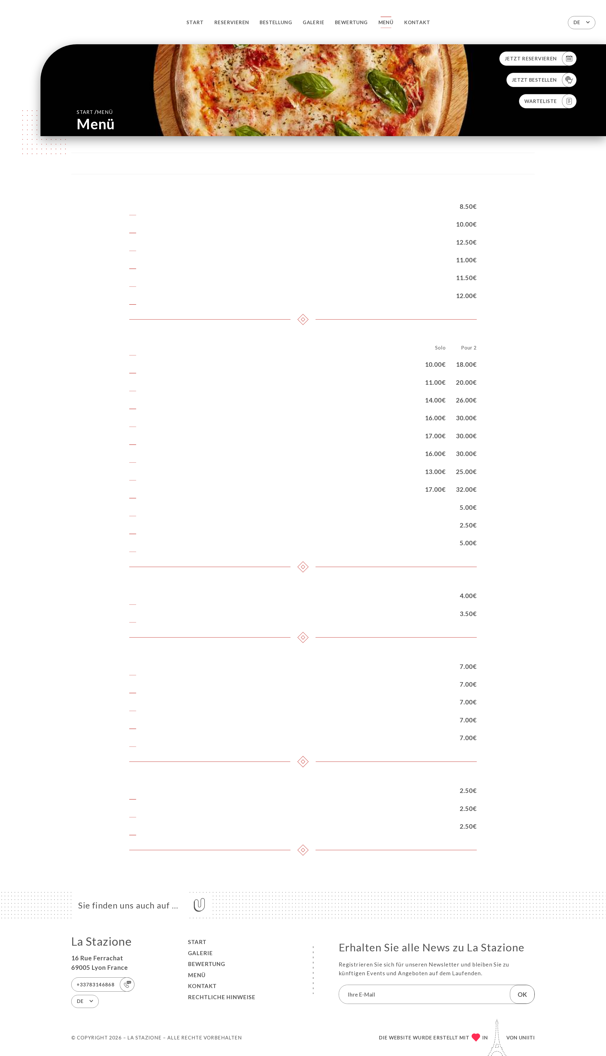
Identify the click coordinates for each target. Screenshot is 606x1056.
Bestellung (276, 22)
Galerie (313, 22)
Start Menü (95, 111)
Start (195, 22)
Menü (386, 22)
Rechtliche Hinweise (221, 997)
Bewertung (351, 22)
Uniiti (527, 1037)
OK (522, 994)
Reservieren (231, 22)
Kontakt (417, 22)
